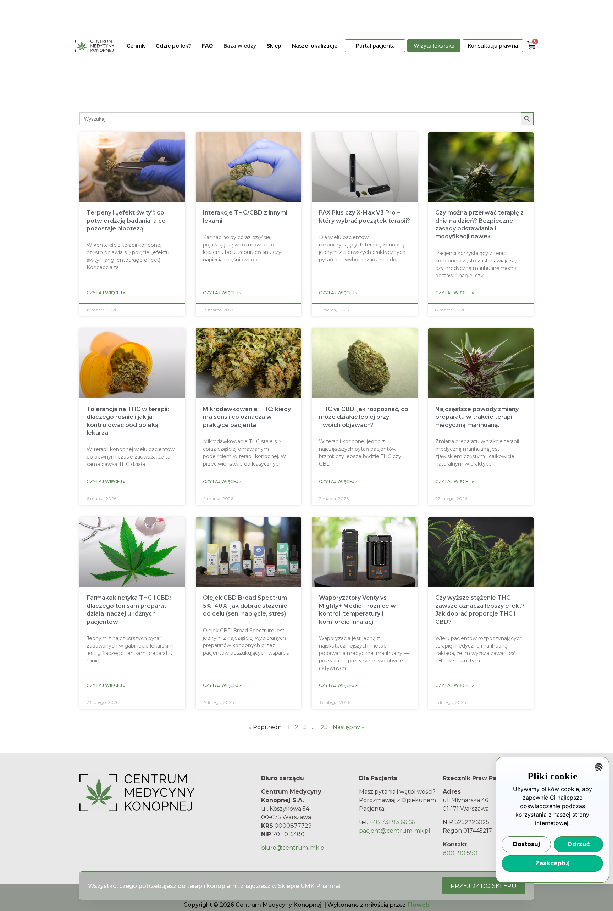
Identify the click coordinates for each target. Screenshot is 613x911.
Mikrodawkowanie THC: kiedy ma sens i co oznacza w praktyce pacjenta (247, 417)
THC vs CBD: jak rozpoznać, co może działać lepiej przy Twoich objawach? (363, 417)
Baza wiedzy (239, 46)
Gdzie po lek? (173, 46)
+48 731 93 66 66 (392, 822)
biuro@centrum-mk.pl (293, 847)
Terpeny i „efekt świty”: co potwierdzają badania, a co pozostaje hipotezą (126, 220)
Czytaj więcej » (106, 292)
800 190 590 (460, 853)
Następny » (348, 727)
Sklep (274, 46)
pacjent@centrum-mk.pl (394, 830)
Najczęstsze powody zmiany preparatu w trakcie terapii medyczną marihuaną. (477, 417)
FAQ (207, 46)
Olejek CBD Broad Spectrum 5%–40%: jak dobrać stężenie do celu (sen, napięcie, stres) (245, 605)
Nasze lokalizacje (314, 46)
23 (324, 727)
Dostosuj (526, 844)
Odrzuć (578, 844)
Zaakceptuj (552, 863)
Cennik (136, 46)
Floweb (418, 904)
